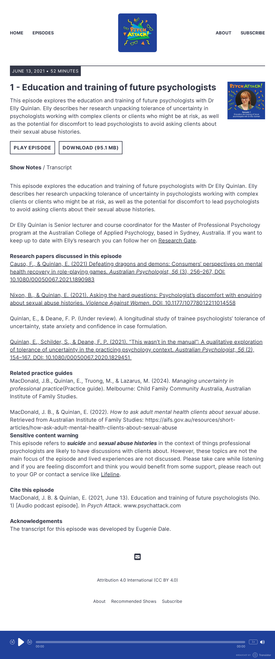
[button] (140, 642)
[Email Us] (137, 556)
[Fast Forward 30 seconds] (29, 642)
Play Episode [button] (32, 148)
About (223, 32)
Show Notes (25, 167)
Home (16, 32)
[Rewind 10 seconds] (12, 642)
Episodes (43, 32)
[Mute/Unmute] (262, 642)
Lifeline (110, 474)
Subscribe (253, 32)
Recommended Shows (133, 601)
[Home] (137, 32)
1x (253, 641)
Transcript (59, 167)
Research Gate (177, 240)
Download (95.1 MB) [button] (91, 148)
